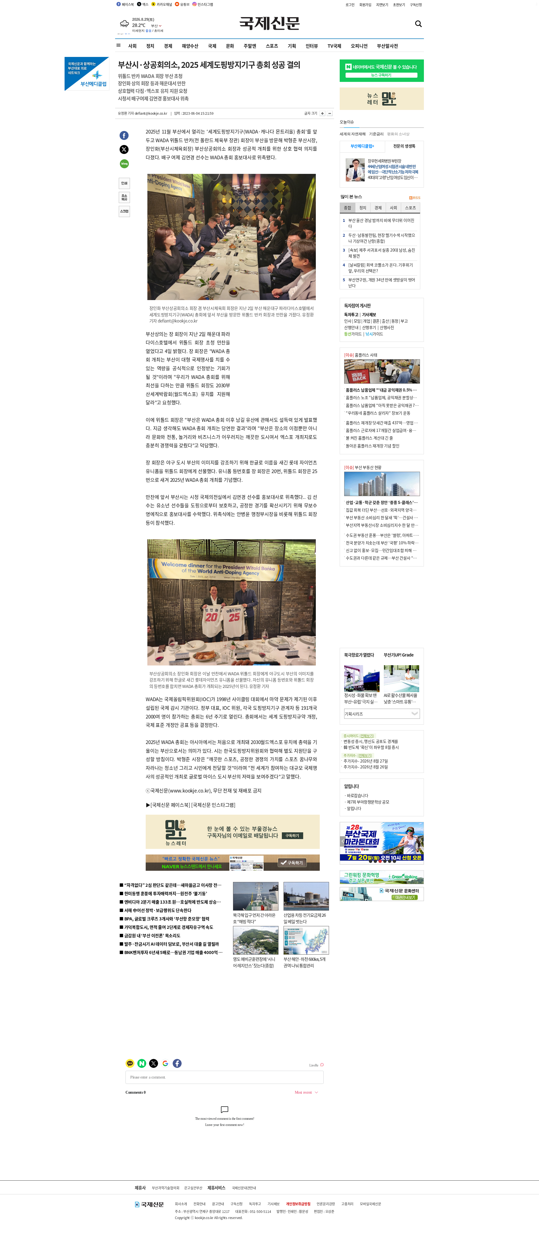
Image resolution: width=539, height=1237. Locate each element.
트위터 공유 (124, 150)
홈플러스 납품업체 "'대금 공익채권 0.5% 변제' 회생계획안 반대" (398, 390)
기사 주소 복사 (124, 198)
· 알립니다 (352, 808)
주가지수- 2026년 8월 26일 (366, 767)
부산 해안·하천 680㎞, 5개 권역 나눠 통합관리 (304, 962)
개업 (366, 321)
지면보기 (382, 4)
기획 (292, 45)
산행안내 (351, 327)
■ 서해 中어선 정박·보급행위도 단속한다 (155, 910)
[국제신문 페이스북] (170, 804)
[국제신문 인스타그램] (213, 804)
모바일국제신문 (370, 1203)
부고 (404, 321)
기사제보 (274, 1203)
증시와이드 (359, 735)
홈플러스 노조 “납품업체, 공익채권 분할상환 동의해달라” (391, 397)
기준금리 (376, 134)
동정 (394, 321)
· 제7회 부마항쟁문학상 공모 (366, 802)
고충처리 (347, 1203)
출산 (385, 321)
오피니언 (359, 45)
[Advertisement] (275, 365)
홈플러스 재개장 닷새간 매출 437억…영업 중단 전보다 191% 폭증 (399, 422)
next (421, 841)
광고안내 (218, 1203)
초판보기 (399, 4)
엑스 (145, 4)
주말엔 (250, 45)
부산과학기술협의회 (165, 1187)
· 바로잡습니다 (356, 795)
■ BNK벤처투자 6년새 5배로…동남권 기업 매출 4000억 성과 (172, 952)
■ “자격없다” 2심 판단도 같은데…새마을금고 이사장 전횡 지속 (174, 885)
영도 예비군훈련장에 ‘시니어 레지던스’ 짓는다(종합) (254, 962)
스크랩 (124, 212)
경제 (168, 45)
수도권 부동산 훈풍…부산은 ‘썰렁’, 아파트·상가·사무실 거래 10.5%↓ (402, 535)
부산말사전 (387, 45)
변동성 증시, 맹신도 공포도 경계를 (371, 741)
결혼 (376, 321)
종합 (347, 207)
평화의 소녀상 (398, 134)
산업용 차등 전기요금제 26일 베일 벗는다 (305, 918)
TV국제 (334, 45)
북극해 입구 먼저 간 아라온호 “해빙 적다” (254, 918)
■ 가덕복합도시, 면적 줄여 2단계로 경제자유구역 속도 (166, 927)
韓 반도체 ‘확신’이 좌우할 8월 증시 (371, 747)
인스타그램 (205, 4)
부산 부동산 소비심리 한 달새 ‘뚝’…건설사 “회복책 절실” (391, 517)
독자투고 (255, 1203)
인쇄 (124, 184)
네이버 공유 (124, 164)
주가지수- (358, 755)
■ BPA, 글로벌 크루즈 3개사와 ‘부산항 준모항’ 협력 (164, 919)
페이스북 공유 (124, 136)
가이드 (353, 334)
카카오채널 (164, 4)
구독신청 (416, 4)
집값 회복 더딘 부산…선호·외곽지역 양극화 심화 (385, 510)
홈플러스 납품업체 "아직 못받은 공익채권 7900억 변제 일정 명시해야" (402, 405)
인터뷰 (312, 45)
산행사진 (387, 327)
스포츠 (272, 45)
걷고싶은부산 (193, 1187)
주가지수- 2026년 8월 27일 (366, 761)
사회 (132, 45)
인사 (347, 321)
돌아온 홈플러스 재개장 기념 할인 (372, 445)
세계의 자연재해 (353, 134)
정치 (150, 45)
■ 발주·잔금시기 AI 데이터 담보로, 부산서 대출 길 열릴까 (169, 944)
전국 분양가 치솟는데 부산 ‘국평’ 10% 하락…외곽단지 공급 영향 (397, 542)
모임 (357, 321)
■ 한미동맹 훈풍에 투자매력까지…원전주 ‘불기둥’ (163, 893)
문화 (230, 45)
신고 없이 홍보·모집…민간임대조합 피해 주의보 (384, 550)
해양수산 (190, 45)
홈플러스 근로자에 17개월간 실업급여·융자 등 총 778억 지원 (395, 430)
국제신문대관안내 (244, 1187)
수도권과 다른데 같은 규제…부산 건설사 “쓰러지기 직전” (391, 558)
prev (343, 841)
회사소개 (181, 1203)
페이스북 (128, 4)
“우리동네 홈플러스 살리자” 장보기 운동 (378, 413)
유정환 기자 (126, 113)
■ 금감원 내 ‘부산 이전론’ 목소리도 (150, 935)
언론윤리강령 (326, 1203)
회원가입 (365, 4)
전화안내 (199, 1203)
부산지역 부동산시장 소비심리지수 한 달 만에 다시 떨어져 (392, 525)
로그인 (350, 4)
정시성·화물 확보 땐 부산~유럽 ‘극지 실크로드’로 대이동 (360, 701)
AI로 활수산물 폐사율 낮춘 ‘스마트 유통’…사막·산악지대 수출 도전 (400, 704)
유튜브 (184, 4)
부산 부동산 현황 (363, 467)
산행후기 (369, 327)
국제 (212, 45)
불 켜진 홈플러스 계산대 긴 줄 (369, 438)
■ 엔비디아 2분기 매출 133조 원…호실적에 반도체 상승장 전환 (174, 902)
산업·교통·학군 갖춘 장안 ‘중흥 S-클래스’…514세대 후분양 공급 (398, 502)
